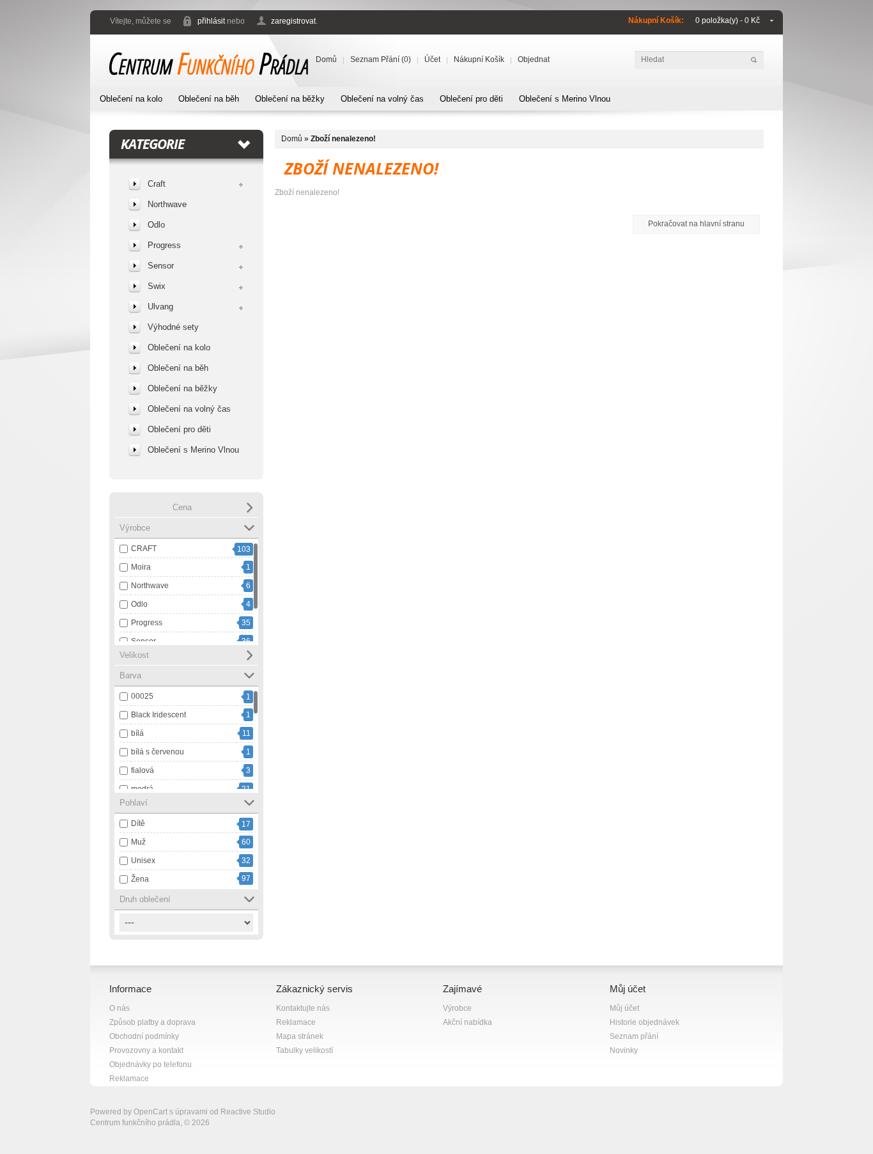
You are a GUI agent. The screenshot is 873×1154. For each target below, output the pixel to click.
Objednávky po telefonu (150, 1064)
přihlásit (211, 21)
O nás (119, 1008)
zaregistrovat (293, 21)
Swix (157, 286)
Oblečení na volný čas (382, 99)
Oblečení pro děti (471, 99)
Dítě (138, 823)
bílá (137, 733)
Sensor (161, 265)
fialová (142, 770)
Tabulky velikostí (304, 1050)
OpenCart (150, 1111)
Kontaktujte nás (303, 1008)
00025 (142, 696)
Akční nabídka (467, 1022)
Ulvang (160, 306)
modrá (142, 788)
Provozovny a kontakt (146, 1050)
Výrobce (457, 1008)
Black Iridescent (158, 714)
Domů (326, 59)
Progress (164, 245)
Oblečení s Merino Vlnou (564, 99)
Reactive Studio (247, 1111)
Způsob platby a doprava (152, 1022)
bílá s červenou (157, 751)
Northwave (167, 204)
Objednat (534, 59)
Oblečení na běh (208, 99)
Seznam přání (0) (380, 59)
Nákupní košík (479, 59)
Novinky (624, 1050)
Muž (138, 842)
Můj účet (624, 1008)
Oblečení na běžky (290, 99)
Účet (432, 59)
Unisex (143, 860)
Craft (157, 184)
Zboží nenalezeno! (343, 138)
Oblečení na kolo (131, 99)
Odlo (156, 225)
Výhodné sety (173, 327)
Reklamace (129, 1078)
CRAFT (144, 548)
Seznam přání (634, 1036)
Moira (141, 567)
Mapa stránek (299, 1036)
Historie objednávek (644, 1022)
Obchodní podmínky (144, 1036)
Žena (140, 879)
